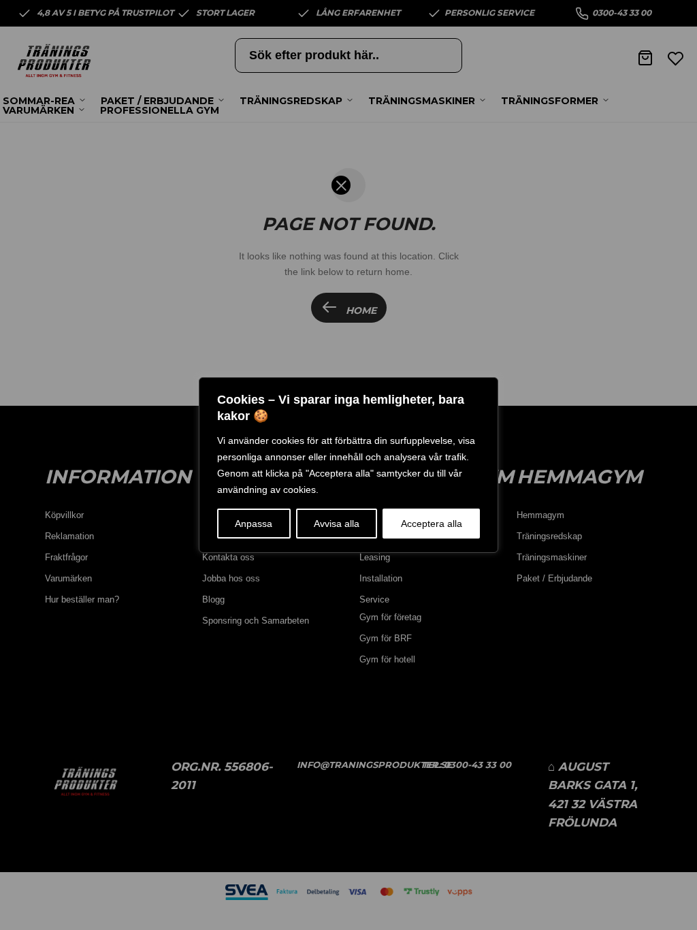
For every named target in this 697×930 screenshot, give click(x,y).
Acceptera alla (431, 523)
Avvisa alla (336, 523)
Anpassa (253, 523)
